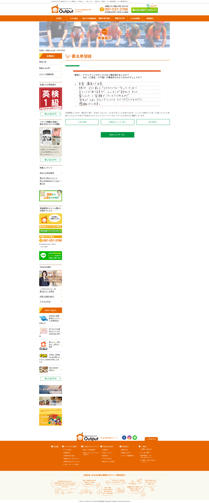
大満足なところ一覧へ (117, 122)
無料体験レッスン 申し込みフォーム (147, 456)
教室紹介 (67, 453)
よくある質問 (145, 452)
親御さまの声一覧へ (118, 135)
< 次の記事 (82, 122)
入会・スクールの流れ (71, 464)
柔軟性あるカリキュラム (72, 461)
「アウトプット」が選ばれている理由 (48, 290)
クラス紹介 (68, 450)
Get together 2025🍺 (53, 369)
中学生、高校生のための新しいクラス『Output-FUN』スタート (49, 358)
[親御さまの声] (119, 17)
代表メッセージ (108, 453)
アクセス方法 (45, 301)
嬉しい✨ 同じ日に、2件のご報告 (54, 344)
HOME (41, 50)
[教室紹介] (150, 17)
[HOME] (58, 17)
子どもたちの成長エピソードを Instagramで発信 (49, 332)
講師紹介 (105, 455)
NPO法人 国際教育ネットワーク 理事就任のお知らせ (49, 319)
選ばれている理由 (108, 461)
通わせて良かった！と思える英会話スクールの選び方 (50, 181)
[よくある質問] (135, 17)
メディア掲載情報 (46, 74)
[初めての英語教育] (89, 17)
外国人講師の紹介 (47, 296)
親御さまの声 (50, 50)
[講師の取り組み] (104, 17)
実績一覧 (42, 62)
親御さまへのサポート (71, 458)
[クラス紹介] (74, 17)
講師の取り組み (69, 455)
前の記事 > (153, 122)
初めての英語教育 (47, 173)
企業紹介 (105, 450)
